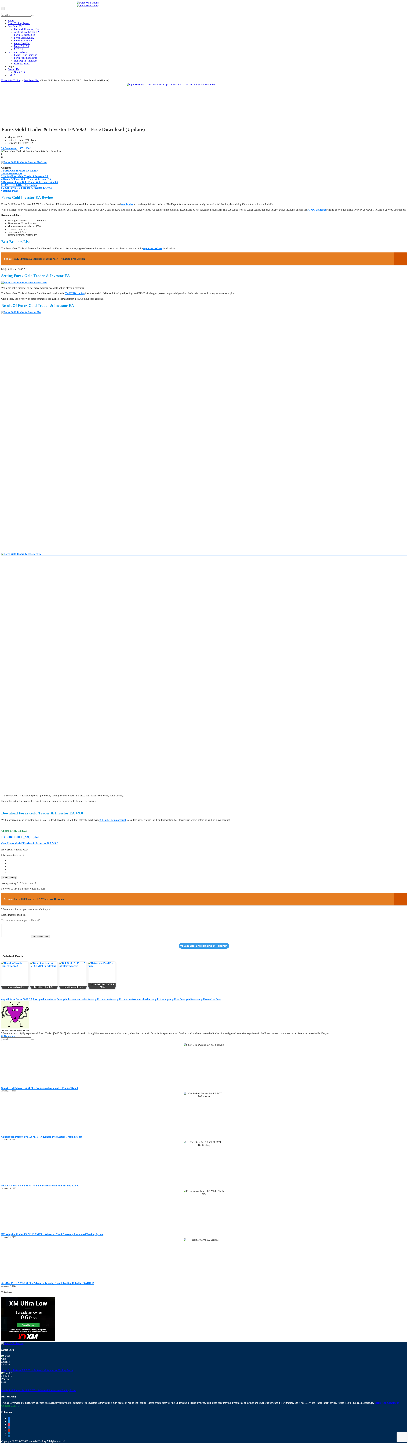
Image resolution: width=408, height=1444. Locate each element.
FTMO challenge (316, 209)
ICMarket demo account (112, 820)
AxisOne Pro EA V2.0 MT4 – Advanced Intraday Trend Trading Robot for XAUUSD (47, 1283)
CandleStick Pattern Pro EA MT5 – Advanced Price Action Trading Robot (41, 1136)
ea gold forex (8, 999)
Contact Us (13, 69)
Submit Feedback (40, 936)
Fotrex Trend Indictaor (25, 55)
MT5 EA (18, 49)
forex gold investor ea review (72, 999)
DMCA (11, 75)
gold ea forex (178, 999)
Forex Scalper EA (23, 40)
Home (11, 20)
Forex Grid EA (21, 46)
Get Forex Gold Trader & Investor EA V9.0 (29, 843)
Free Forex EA (15, 26)
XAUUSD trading (75, 293)
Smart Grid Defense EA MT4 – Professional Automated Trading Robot (39, 1088)
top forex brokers (152, 248)
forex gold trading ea (159, 999)
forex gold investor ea (44, 999)
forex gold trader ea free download (129, 999)
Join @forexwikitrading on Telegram (205, 945)
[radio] (207, 860)
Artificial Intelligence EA (26, 32)
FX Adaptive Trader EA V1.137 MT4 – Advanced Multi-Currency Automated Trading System (52, 1234)
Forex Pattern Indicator (25, 57)
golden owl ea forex (210, 999)
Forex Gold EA (22, 43)
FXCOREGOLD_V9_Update (20, 837)
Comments (8, 1036)
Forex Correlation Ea (24, 34)
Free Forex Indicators (18, 52)
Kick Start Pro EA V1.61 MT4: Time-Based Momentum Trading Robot (40, 1185)
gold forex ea (193, 999)
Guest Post (19, 72)
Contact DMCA (10, 1405)
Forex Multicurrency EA (26, 29)
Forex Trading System (19, 23)
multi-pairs (127, 204)
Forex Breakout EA (24, 37)
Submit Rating (9, 877)
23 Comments (9, 148)
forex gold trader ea (99, 999)
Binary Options (21, 63)
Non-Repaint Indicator (25, 60)
